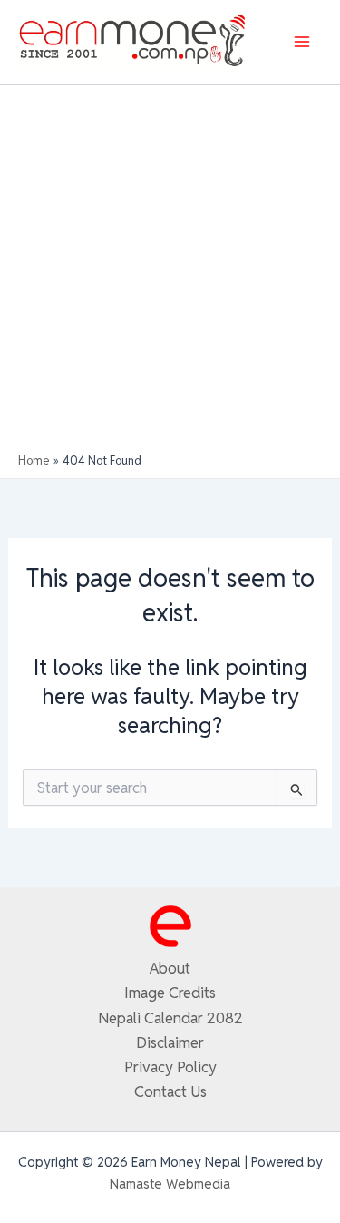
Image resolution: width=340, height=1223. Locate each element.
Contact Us (170, 1091)
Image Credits (170, 993)
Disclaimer (170, 1042)
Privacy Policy (170, 1067)
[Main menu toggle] (301, 42)
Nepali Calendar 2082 (170, 1018)
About (170, 968)
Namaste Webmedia (170, 1183)
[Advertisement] (170, 273)
